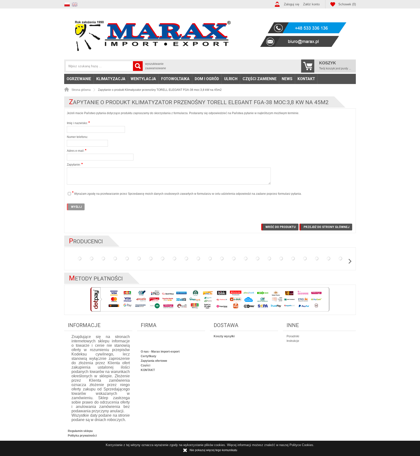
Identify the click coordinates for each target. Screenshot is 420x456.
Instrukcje (293, 341)
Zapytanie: (74, 164)
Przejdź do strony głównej (326, 227)
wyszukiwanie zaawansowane (155, 66)
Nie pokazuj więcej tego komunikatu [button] (213, 450)
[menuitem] (79, 79)
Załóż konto (311, 4)
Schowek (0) (347, 4)
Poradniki (293, 336)
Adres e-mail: (76, 150)
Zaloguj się (291, 4)
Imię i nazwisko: (77, 123)
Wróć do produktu (280, 227)
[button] (68, 4)
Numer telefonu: (77, 137)
